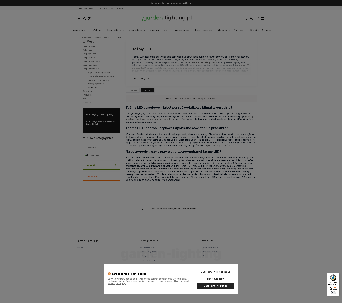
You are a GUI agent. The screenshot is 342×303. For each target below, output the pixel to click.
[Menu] (337, 274)
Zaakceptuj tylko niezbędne (215, 271)
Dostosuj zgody (215, 278)
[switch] (333, 292)
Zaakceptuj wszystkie (215, 285)
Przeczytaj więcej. (117, 283)
